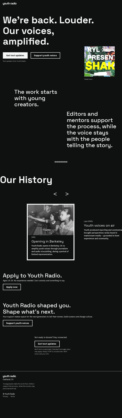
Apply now (12, 287)
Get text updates (15, 55)
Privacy (5, 396)
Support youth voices (45, 55)
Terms (12, 396)
